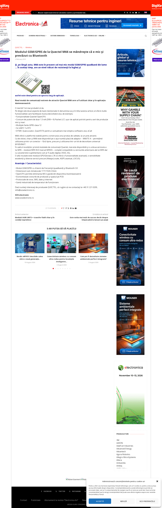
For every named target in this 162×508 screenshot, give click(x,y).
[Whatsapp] (139, 12)
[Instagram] (130, 12)
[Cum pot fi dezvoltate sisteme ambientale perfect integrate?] (93, 243)
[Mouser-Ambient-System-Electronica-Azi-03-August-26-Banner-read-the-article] (130, 296)
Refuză (123, 501)
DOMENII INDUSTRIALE (37, 36)
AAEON (119, 443)
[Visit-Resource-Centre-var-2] (104, 19)
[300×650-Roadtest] (130, 157)
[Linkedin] (133, 12)
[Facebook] (124, 12)
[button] (157, 481)
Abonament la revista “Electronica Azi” (61, 500)
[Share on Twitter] (68, 208)
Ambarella (120, 463)
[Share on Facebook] (66, 208)
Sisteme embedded (57, 36)
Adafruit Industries (124, 446)
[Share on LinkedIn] (73, 208)
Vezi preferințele (147, 501)
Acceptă (100, 501)
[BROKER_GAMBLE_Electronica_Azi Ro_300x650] (130, 88)
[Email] (136, 12)
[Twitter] (127, 12)
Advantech (121, 451)
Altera (119, 460)
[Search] (146, 35)
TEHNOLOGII (74, 36)
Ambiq (119, 465)
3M (117, 440)
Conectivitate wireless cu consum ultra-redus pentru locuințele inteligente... (61, 259)
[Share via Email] (75, 208)
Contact (23, 500)
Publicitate (35, 500)
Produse (20, 36)
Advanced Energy (124, 448)
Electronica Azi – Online (94, 36)
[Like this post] (63, 208)
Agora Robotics (123, 454)
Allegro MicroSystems (126, 457)
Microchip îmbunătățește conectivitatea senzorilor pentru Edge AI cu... (65, 13)
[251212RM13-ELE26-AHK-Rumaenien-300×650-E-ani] (130, 365)
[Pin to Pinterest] (71, 208)
